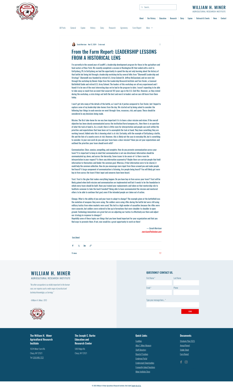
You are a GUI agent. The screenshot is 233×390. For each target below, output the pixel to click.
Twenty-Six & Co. (136, 385)
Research (112, 27)
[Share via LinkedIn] (84, 245)
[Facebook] (181, 362)
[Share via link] (90, 245)
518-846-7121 (38, 357)
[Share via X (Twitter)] (79, 245)
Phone (176, 288)
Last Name (177, 278)
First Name (150, 278)
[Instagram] (186, 362)
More (148, 27)
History (92, 27)
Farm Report (137, 27)
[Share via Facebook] (73, 245)
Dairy (102, 27)
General (73, 27)
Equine (83, 27)
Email (148, 288)
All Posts (62, 27)
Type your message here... (155, 300)
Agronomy (124, 27)
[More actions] (159, 44)
